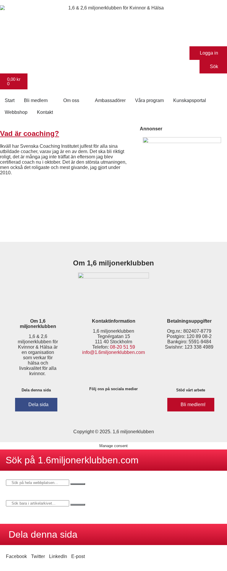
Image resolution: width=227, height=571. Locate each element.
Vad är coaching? (29, 133)
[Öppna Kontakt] (56, 112)
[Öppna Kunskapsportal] (209, 100)
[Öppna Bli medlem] (51, 100)
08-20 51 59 (122, 347)
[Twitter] (122, 404)
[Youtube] (139, 404)
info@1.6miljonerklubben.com (113, 352)
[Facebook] (87, 404)
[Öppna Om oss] (83, 100)
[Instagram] (105, 404)
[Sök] (77, 484)
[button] (16, 556)
